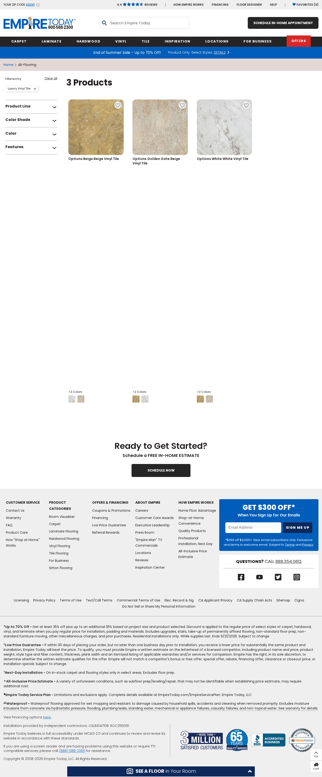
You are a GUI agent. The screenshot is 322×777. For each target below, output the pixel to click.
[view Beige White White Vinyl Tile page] (200, 399)
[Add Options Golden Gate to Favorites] (182, 105)
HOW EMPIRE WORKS (188, 5)
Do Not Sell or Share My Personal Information (158, 606)
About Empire (147, 502)
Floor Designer (249, 5)
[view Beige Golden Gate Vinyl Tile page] (136, 399)
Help (273, 5)
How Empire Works (196, 502)
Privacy (307, 544)
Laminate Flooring (63, 531)
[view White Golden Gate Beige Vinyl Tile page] (145, 399)
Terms (290, 544)
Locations (143, 552)
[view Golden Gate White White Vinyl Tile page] (209, 399)
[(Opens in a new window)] (268, 740)
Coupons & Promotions (111, 510)
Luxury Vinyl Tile (19, 89)
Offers (298, 41)
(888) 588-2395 (72, 750)
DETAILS (220, 52)
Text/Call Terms (99, 600)
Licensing (21, 600)
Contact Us (15, 510)
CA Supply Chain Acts (254, 600)
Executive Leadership (152, 525)
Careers (141, 510)
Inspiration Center (150, 567)
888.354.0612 (288, 561)
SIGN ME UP (297, 527)
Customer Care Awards (154, 517)
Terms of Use (71, 600)
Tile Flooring (58, 553)
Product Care (17, 532)
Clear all (51, 78)
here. (47, 717)
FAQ (9, 525)
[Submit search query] (104, 23)
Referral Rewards (106, 532)
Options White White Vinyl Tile (222, 158)
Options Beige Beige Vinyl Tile (93, 158)
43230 (30, 5)
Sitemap (283, 600)
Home (8, 64)
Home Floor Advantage (197, 510)
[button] (161, 771)
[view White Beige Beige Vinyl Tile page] (71, 399)
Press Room (144, 532)
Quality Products (192, 530)
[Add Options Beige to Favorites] (117, 105)
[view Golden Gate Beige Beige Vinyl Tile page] (80, 399)
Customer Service (23, 502)
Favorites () (307, 5)
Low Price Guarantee (109, 525)
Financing (220, 5)
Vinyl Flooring (59, 546)
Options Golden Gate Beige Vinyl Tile (156, 161)
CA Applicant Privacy (215, 600)
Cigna (299, 600)
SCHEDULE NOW (161, 470)
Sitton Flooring (60, 568)
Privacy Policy (44, 600)
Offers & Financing (110, 502)
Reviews (137, 5)
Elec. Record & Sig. (179, 600)
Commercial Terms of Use (138, 600)
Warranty (13, 517)
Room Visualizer (62, 516)
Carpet (55, 524)
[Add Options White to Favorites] (246, 105)
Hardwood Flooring (64, 538)
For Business (59, 560)
